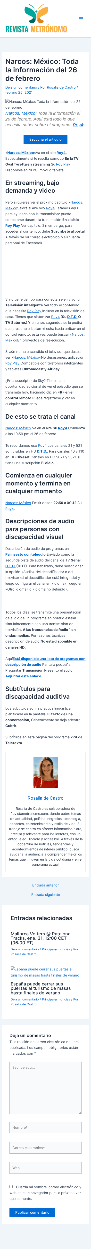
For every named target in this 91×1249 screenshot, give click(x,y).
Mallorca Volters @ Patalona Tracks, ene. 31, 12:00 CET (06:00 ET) (40, 938)
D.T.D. (72, 317)
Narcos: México (20, 113)
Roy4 (78, 124)
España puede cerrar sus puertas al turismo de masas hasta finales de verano (41, 988)
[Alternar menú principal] (81, 19)
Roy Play (63, 164)
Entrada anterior (45, 885)
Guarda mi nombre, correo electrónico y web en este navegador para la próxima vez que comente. (45, 1193)
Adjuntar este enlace (23, 676)
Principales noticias (56, 949)
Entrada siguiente (45, 895)
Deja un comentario (21, 87)
